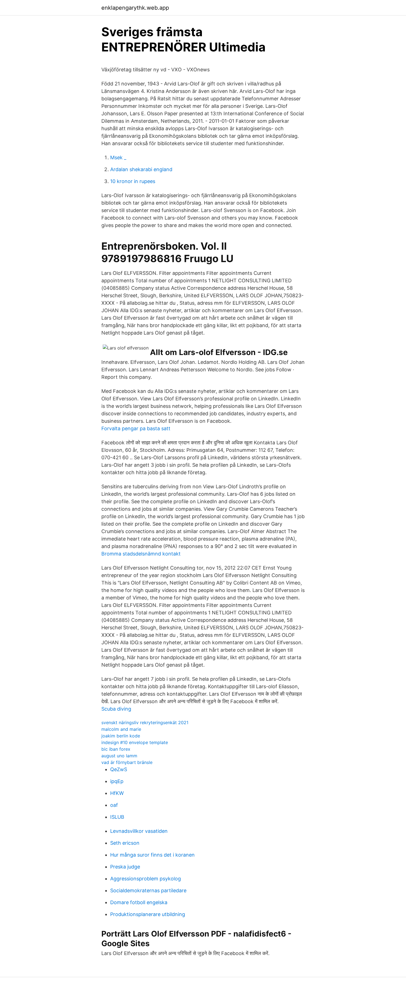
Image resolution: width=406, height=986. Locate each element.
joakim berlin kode (120, 736)
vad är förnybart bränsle (126, 762)
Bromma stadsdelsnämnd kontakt (141, 554)
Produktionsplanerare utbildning (147, 914)
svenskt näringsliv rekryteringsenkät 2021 (144, 722)
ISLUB (117, 817)
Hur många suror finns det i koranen (152, 855)
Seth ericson (124, 843)
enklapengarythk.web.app (135, 8)
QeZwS (118, 769)
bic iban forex (115, 749)
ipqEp (116, 781)
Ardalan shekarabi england (141, 169)
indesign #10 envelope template (134, 742)
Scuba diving (116, 709)
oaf (114, 805)
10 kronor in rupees (132, 181)
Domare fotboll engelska (138, 902)
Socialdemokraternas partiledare (148, 890)
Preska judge (125, 867)
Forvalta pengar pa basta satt (135, 428)
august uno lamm (119, 755)
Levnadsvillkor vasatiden (139, 831)
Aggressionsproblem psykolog (145, 878)
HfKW (117, 793)
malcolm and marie (121, 729)
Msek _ (118, 157)
